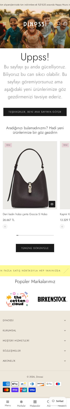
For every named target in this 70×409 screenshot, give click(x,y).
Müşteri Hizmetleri (16, 340)
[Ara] (59, 23)
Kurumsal (9, 330)
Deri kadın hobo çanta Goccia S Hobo (25, 214)
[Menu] (4, 23)
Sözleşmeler (12, 350)
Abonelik (9, 361)
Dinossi (8, 320)
